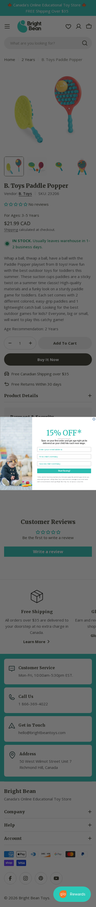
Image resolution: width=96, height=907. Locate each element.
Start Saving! (64, 471)
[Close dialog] (94, 419)
